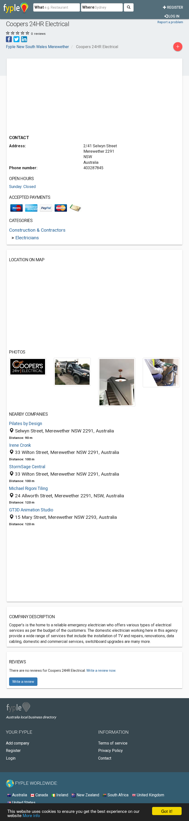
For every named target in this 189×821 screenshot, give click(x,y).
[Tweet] (16, 39)
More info (31, 815)
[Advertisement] (50, 95)
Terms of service (112, 743)
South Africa (117, 795)
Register (174, 7)
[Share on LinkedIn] (24, 39)
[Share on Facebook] (9, 39)
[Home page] (16, 7)
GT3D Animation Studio (31, 509)
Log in (173, 16)
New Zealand (87, 795)
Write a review (23, 682)
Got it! (167, 811)
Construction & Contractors (37, 230)
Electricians (27, 238)
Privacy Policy (110, 750)
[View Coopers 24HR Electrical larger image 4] (161, 372)
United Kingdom (150, 795)
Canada (41, 795)
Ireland (61, 795)
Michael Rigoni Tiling (28, 488)
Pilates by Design (25, 423)
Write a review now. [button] (101, 670)
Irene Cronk (20, 445)
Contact (104, 758)
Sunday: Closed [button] (22, 186)
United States (23, 802)
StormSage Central (27, 466)
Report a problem (170, 22)
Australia (19, 795)
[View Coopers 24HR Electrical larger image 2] (72, 371)
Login (11, 758)
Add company (17, 743)
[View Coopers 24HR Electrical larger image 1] (27, 366)
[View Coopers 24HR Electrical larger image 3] (116, 381)
